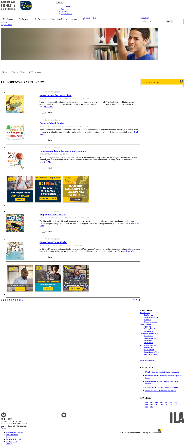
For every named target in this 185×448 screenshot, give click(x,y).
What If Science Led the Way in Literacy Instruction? (162, 372)
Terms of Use (11, 441)
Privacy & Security (13, 439)
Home (4, 72)
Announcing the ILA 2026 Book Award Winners (160, 391)
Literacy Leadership (150, 322)
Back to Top (136, 300)
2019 (146, 404)
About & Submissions (147, 360)
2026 (146, 402)
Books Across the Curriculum (55, 95)
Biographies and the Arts (53, 214)
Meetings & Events (59, 19)
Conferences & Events (151, 317)
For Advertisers (12, 435)
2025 (151, 402)
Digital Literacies (145, 324)
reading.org (145, 18)
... (22, 300)
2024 (156, 402)
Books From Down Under (53, 242)
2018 (151, 404)
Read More (48, 106)
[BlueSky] (3, 417)
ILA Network (148, 315)
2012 (146, 407)
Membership (8, 19)
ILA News (147, 320)
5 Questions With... (150, 338)
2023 (161, 402)
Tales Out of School (150, 354)
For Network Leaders (14, 432)
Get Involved (24, 19)
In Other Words (149, 350)
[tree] (162, 333)
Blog (14, 72)
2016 (161, 404)
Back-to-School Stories (52, 123)
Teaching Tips (148, 347)
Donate (64, 11)
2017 (156, 404)
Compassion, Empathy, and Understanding (63, 150)
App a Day (147, 327)
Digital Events (66, 13)
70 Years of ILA (67, 7)
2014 (171, 404)
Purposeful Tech (149, 331)
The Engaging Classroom (148, 345)
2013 (176, 404)
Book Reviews (148, 336)
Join (62, 9)
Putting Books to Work (151, 352)
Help (8, 437)
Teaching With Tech (150, 329)
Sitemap (9, 444)
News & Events (145, 313)
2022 (166, 402)
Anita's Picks (148, 340)
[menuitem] (8, 19)
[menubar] (69, 21)
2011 (151, 407)
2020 (176, 402)
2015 (166, 404)
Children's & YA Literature (30, 72)
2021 (171, 402)
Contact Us (5, 428)
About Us (76, 19)
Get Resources (40, 19)
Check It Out (148, 343)
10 (20, 300)
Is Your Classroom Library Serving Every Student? (161, 387)
